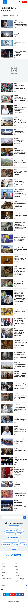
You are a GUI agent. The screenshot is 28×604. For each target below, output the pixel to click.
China (23, 544)
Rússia (19, 533)
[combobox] (14, 517)
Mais (2, 589)
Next (2, 569)
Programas (17, 575)
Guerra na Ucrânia (10, 530)
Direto (24, 1)
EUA (14, 548)
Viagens (3, 572)
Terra (16, 566)
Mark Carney (6, 544)
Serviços (3, 585)
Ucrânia (16, 544)
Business (3, 566)
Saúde (16, 569)
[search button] (24, 517)
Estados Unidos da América (10, 541)
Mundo (16, 563)
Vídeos (2, 575)
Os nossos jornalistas (6, 578)
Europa (2, 563)
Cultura (16, 572)
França (20, 530)
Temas (2, 560)
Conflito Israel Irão (14, 526)
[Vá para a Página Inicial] (5, 2)
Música (23, 541)
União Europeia (14, 537)
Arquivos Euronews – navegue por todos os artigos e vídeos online (20, 580)
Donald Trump (10, 533)
